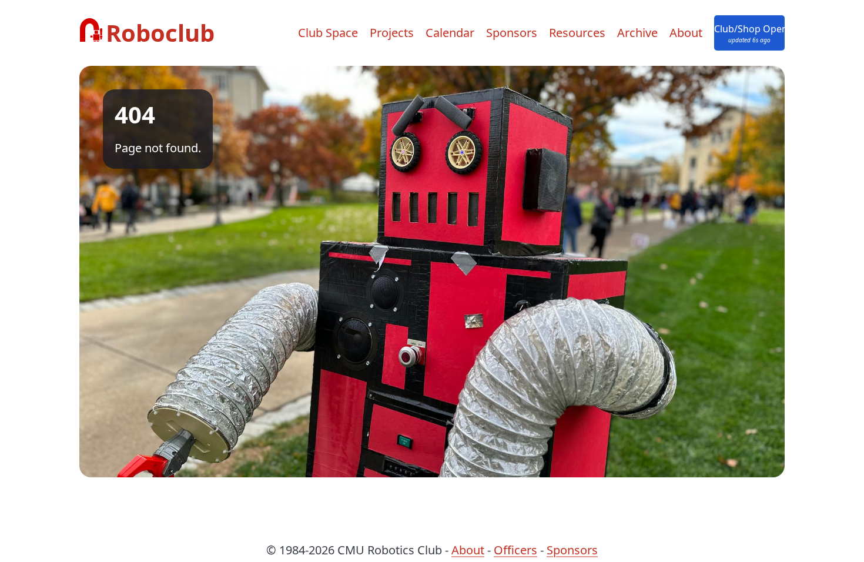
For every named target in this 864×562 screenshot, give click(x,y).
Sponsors (511, 33)
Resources (577, 33)
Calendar (450, 33)
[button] (749, 33)
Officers (515, 550)
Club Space (328, 33)
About (685, 33)
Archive (637, 33)
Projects (392, 33)
